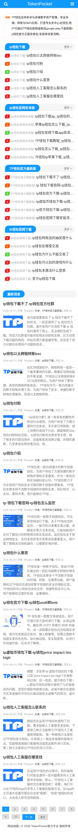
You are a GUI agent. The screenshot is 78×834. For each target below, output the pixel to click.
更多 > (68, 46)
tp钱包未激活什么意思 (36, 271)
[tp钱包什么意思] (13, 570)
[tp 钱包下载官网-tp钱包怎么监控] (13, 521)
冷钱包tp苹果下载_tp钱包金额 (41, 157)
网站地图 (13, 826)
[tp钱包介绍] (13, 471)
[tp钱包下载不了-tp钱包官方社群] (13, 321)
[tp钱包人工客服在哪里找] (13, 775)
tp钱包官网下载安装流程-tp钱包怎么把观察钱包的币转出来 (41, 218)
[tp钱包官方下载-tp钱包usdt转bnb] (13, 620)
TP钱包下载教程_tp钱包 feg (41, 141)
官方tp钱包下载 (31, 279)
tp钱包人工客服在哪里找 (35, 96)
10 (15, 816)
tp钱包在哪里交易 (33, 246)
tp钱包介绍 (25, 72)
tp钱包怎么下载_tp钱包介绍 (41, 149)
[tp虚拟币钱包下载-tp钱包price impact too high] (13, 676)
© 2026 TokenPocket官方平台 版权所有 (46, 826)
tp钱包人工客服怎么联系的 (37, 88)
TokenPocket (39, 3)
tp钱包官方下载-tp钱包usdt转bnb (41, 193)
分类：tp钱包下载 (44, 360)
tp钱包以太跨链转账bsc (34, 55)
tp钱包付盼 (25, 64)
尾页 (42, 817)
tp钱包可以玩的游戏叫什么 (39, 262)
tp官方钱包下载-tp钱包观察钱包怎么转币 (41, 210)
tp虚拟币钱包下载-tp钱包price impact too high (41, 202)
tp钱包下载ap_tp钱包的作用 (41, 116)
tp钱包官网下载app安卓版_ (41, 133)
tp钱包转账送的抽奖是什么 (39, 238)
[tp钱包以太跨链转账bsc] (13, 371)
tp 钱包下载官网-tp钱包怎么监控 (41, 185)
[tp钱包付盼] (13, 421)
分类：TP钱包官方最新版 (48, 310)
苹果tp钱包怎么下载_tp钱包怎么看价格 (41, 124)
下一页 (28, 817)
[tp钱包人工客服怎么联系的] (13, 725)
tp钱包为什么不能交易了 (38, 254)
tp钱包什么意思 (28, 80)
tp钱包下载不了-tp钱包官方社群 (41, 177)
